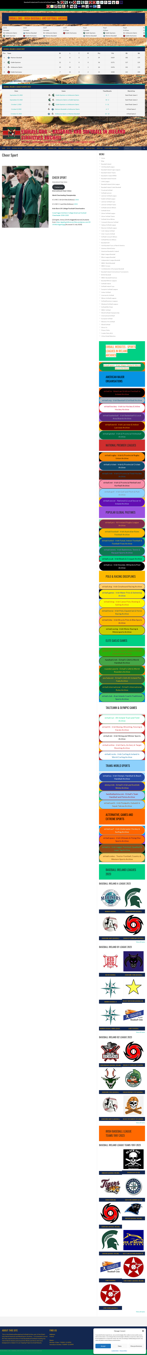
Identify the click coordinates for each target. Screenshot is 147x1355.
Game (64, 91)
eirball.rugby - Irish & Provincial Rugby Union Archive (122, 456)
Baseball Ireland (17, 148)
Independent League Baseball (110, 260)
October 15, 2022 (16, 114)
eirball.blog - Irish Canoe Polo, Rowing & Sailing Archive (122, 603)
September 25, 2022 (16, 95)
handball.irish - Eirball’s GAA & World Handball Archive (122, 661)
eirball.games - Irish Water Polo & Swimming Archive (122, 594)
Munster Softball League (109, 228)
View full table (140, 76)
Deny (120, 1346)
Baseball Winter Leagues (109, 280)
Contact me (59, 187)
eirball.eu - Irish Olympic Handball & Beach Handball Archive (122, 777)
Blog (8, 148)
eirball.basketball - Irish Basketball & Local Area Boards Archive (122, 417)
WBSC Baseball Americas (109, 278)
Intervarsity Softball (107, 295)
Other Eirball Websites (111, 148)
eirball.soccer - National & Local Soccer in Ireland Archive (122, 502)
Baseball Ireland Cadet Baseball (111, 187)
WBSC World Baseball (65, 148)
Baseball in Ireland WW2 (108, 175)
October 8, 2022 (16, 109)
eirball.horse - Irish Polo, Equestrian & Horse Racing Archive (122, 612)
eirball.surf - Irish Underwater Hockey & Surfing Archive (122, 830)
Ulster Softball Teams (108, 216)
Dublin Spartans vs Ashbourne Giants (67, 95)
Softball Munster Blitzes (108, 240)
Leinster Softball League (108, 196)
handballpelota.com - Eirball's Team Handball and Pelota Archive (122, 795)
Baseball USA (52, 148)
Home (3, 148)
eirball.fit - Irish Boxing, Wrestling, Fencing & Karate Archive (122, 728)
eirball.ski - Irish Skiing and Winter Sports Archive (122, 737)
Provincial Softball (40, 148)
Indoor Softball (106, 292)
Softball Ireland (79, 148)
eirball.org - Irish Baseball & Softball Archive (122, 400)
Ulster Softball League (108, 213)
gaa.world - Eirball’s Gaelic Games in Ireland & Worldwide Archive (122, 652)
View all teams (140, 942)
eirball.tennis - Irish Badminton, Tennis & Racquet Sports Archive (122, 551)
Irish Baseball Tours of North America (113, 245)
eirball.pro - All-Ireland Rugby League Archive (122, 524)
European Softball (106, 318)
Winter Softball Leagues (108, 298)
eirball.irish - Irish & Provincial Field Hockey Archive (122, 475)
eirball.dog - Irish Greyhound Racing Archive (122, 586)
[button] (143, 1331)
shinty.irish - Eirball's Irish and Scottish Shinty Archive (122, 786)
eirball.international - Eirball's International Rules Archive (122, 688)
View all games (140, 118)
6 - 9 (107, 109)
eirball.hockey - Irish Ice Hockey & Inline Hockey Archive (122, 408)
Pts (99, 53)
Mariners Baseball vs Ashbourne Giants (67, 109)
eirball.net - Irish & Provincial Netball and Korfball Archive (122, 484)
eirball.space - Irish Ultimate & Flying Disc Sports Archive (122, 839)
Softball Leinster (106, 193)
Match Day (131, 91)
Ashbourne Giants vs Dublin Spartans (67, 100)
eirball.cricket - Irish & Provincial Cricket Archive (122, 466)
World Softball (105, 324)
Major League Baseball (108, 254)
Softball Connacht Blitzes (109, 237)
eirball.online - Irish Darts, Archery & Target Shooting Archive (122, 746)
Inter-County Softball (108, 234)
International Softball (108, 316)
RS (126, 53)
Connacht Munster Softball (109, 222)
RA (139, 53)
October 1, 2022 (16, 104)
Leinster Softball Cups (108, 202)
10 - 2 (107, 100)
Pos (4, 53)
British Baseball (106, 275)
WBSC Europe (105, 266)
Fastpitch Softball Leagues (109, 289)
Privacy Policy (123, 1350)
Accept (103, 1346)
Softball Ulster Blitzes (108, 219)
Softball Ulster (105, 210)
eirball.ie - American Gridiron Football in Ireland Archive (122, 392)
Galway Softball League (108, 225)
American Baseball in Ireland (110, 251)
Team (9, 53)
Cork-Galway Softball (107, 231)
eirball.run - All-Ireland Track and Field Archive (122, 719)
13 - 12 (107, 114)
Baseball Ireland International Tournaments (114, 272)
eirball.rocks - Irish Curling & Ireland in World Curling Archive (122, 755)
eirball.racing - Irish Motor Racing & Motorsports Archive (122, 630)
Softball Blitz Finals (107, 307)
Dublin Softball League (108, 199)
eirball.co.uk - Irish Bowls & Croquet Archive (122, 559)
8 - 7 (107, 95)
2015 (77, 200)
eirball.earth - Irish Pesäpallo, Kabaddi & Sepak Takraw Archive (122, 804)
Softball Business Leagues (109, 301)
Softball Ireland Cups (107, 286)
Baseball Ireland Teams (108, 172)
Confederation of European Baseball (112, 269)
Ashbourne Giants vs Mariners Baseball (67, 114)
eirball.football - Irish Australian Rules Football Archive (122, 533)
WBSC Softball (90, 148)
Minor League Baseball (108, 257)
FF (88, 53)
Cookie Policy (115, 1350)
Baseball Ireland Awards (108, 178)
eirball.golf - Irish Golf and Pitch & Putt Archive (122, 493)
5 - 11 (107, 104)
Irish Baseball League (107, 167)
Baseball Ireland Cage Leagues (110, 170)
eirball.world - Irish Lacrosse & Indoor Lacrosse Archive (122, 426)
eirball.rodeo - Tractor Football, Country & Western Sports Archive (122, 857)
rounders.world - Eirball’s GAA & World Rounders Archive (122, 670)
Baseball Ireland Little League (110, 184)
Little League (28, 148)
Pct (113, 53)
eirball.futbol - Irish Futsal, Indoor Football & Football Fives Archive (122, 542)
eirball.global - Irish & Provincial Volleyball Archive (122, 435)
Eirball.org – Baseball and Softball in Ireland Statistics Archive (73, 134)
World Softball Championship (110, 313)
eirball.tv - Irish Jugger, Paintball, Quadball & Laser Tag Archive (122, 848)
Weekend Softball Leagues (109, 304)
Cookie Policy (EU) (107, 333)
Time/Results (107, 91)
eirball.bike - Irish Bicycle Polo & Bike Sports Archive (122, 621)
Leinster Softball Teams (108, 204)
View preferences (136, 1346)
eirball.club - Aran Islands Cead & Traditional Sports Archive (122, 697)
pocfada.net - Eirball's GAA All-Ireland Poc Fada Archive (122, 679)
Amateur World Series (108, 248)
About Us (99, 148)
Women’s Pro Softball (108, 321)
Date (16, 91)
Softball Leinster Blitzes (108, 207)
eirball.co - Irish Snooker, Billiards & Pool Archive (122, 566)
